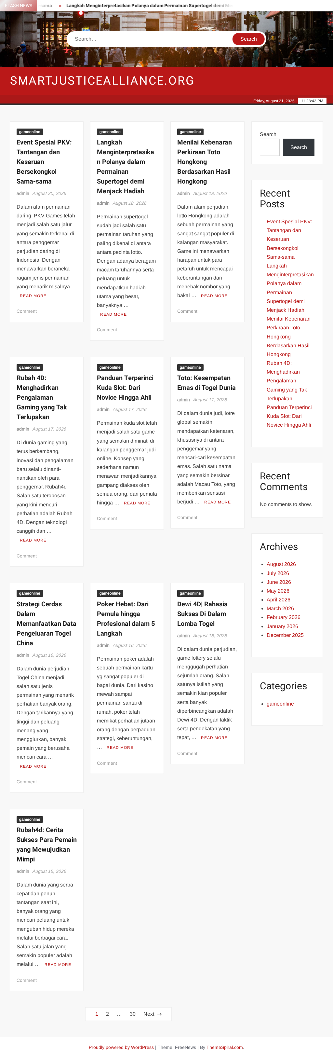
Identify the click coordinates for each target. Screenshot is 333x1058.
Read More (33, 296)
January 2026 (282, 626)
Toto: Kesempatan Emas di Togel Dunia (206, 382)
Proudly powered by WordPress (121, 1047)
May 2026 (278, 591)
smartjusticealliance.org (102, 80)
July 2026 (278, 573)
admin (23, 193)
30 (133, 1014)
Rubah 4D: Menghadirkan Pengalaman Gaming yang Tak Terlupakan (42, 397)
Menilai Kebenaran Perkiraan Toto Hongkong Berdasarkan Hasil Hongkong (204, 162)
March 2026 (280, 608)
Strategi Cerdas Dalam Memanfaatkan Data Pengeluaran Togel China (46, 623)
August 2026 (281, 564)
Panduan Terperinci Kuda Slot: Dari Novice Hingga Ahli (125, 387)
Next (148, 1014)
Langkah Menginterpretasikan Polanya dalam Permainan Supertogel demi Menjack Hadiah (153, 5)
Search (268, 134)
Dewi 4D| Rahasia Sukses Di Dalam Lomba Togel (202, 613)
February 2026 (283, 617)
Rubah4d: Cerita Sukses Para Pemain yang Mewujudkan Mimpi (47, 844)
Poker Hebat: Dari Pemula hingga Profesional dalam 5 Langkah (126, 618)
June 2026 (279, 582)
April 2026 (278, 599)
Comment (27, 311)
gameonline (29, 132)
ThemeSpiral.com (224, 1047)
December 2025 (285, 635)
